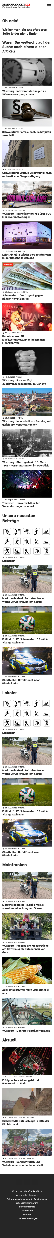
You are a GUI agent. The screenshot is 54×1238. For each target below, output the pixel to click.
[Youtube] (35, 1182)
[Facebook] (19, 1182)
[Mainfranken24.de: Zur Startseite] (16, 6)
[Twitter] (27, 1182)
